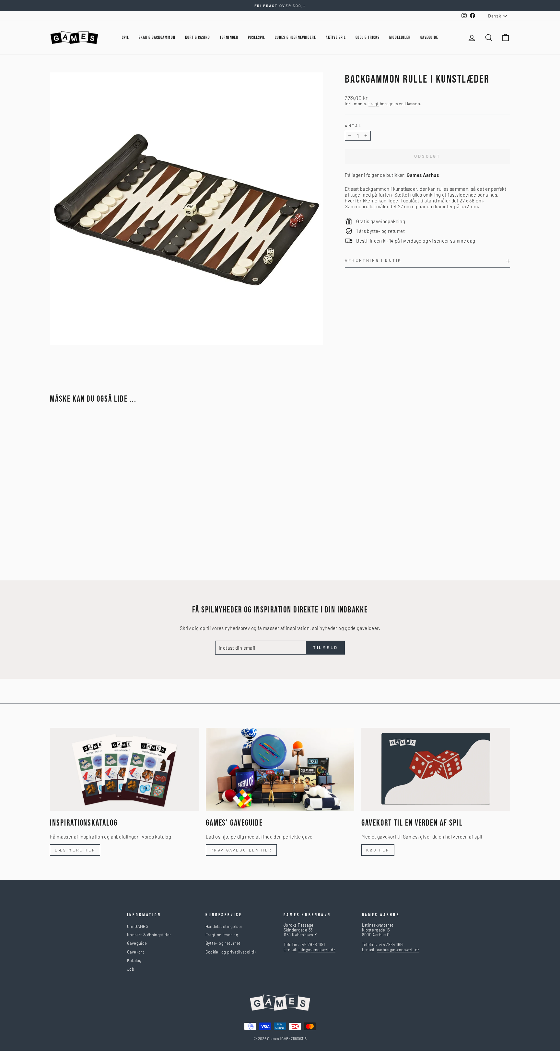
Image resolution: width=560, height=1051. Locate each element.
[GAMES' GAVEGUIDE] (280, 769)
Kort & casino (197, 37)
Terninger (229, 37)
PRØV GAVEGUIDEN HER (241, 850)
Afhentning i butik (373, 260)
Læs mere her (75, 850)
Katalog (134, 960)
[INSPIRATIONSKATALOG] (124, 769)
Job (130, 969)
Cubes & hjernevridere (295, 37)
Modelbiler (400, 37)
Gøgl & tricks (368, 37)
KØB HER (377, 850)
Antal (353, 125)
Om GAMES (137, 926)
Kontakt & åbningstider (149, 934)
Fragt (373, 103)
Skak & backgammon (157, 37)
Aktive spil (336, 37)
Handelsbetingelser (224, 926)
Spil (125, 37)
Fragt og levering (221, 934)
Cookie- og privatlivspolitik (231, 951)
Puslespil (256, 37)
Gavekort (135, 951)
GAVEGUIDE (429, 37)
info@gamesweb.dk (316, 949)
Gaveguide (137, 943)
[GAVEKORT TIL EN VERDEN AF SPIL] (435, 769)
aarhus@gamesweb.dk (398, 949)
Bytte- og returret (223, 943)
